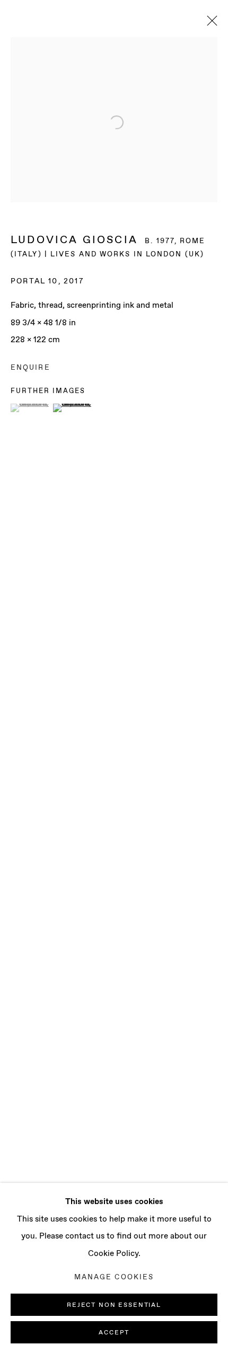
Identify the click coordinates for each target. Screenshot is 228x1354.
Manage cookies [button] (114, 1277)
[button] (30, 408)
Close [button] (209, 24)
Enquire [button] (30, 367)
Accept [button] (114, 1333)
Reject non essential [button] (114, 1305)
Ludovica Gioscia (74, 240)
